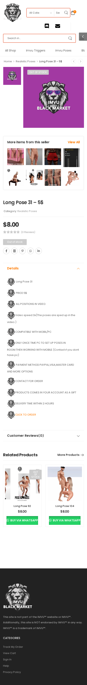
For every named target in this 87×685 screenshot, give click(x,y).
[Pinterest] (22, 251)
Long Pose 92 (22, 506)
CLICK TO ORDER (26, 415)
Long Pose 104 (64, 506)
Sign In (7, 659)
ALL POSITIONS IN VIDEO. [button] (30, 304)
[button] (11, 293)
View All (74, 142)
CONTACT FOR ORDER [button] (29, 381)
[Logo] (12, 12)
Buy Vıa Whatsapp (24, 520)
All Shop (10, 50)
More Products (68, 455)
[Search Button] (66, 12)
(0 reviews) (28, 232)
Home (8, 61)
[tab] (43, 268)
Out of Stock (38, 72)
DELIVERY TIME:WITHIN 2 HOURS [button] (34, 403)
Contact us (61, 26)
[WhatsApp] (30, 251)
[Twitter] (14, 251)
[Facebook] (6, 251)
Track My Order (13, 647)
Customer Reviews (25, 435)
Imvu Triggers (35, 50)
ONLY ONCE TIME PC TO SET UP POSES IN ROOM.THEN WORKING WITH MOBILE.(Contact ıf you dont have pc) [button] (43, 349)
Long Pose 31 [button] (23, 281)
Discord (50, 26)
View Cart (9, 653)
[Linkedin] (38, 251)
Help (6, 666)
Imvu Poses (63, 50)
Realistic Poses (25, 61)
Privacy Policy (12, 672)
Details (13, 268)
